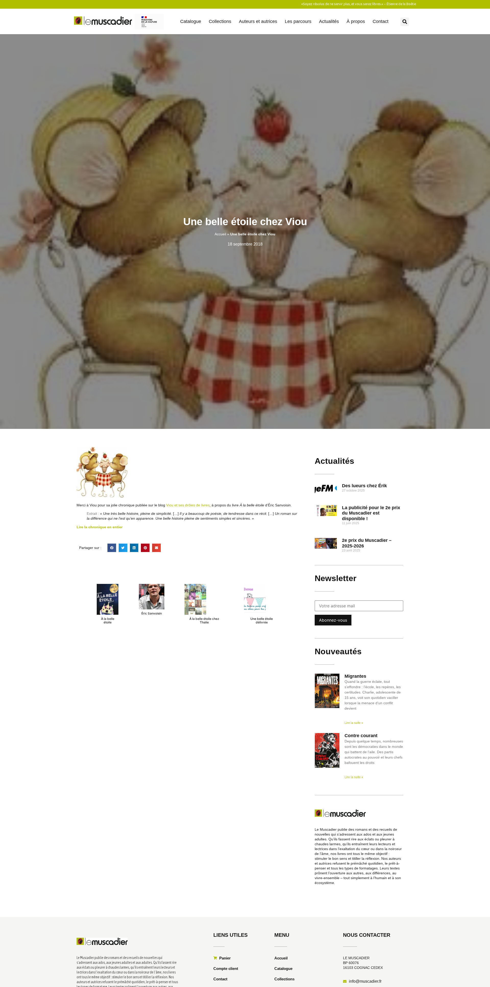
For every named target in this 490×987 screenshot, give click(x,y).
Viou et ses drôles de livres (188, 505)
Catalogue (190, 21)
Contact (380, 21)
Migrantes (355, 676)
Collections (220, 21)
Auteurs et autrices (258, 21)
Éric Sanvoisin (151, 613)
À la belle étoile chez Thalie (204, 620)
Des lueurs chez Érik (364, 485)
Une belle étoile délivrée (261, 620)
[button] (404, 22)
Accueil (220, 234)
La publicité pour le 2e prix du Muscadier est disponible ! (371, 513)
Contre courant (361, 735)
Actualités (329, 21)
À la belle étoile (107, 620)
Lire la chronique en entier (99, 527)
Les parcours (298, 21)
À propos (356, 21)
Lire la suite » (354, 723)
